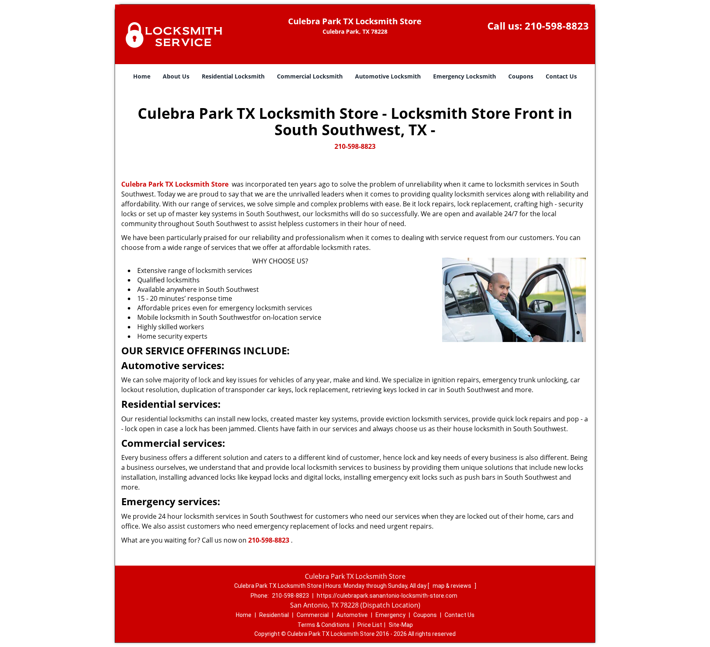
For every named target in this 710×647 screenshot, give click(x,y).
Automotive (352, 615)
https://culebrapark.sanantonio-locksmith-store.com (387, 595)
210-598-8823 (557, 25)
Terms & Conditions (323, 625)
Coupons (520, 76)
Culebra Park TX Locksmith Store (174, 184)
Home (141, 76)
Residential (274, 615)
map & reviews (453, 585)
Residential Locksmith (233, 76)
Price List (369, 625)
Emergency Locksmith (464, 76)
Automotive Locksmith (388, 76)
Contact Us (561, 76)
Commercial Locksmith (310, 76)
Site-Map (401, 625)
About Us (176, 76)
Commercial (313, 615)
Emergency (391, 615)
